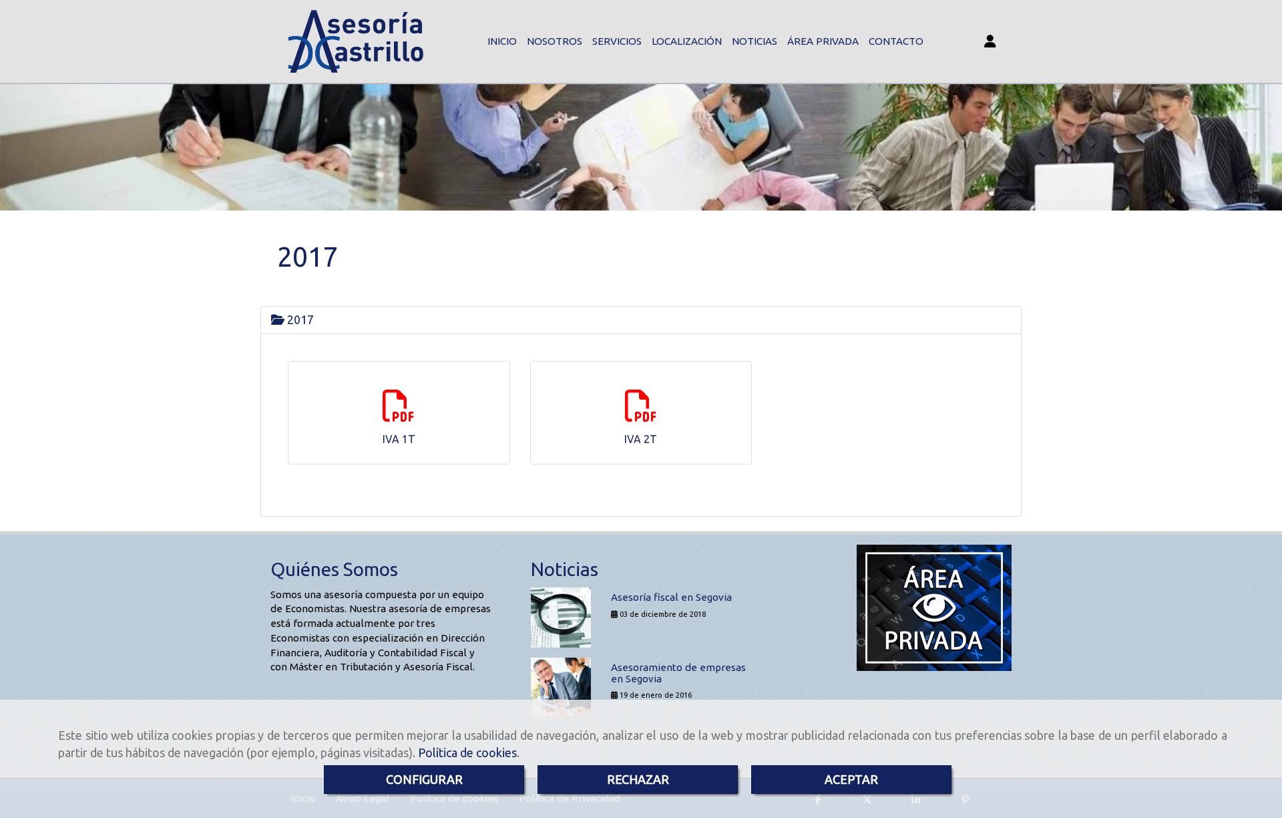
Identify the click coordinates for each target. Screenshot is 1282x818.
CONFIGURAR (424, 779)
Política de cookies (467, 752)
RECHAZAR (638, 779)
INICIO (502, 41)
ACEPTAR (851, 779)
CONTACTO (896, 41)
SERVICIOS (617, 41)
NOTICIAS (754, 41)
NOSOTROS (554, 41)
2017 (299, 319)
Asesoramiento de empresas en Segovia (678, 673)
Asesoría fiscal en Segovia (671, 597)
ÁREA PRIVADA (823, 41)
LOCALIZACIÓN (687, 41)
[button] (990, 41)
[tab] (641, 320)
